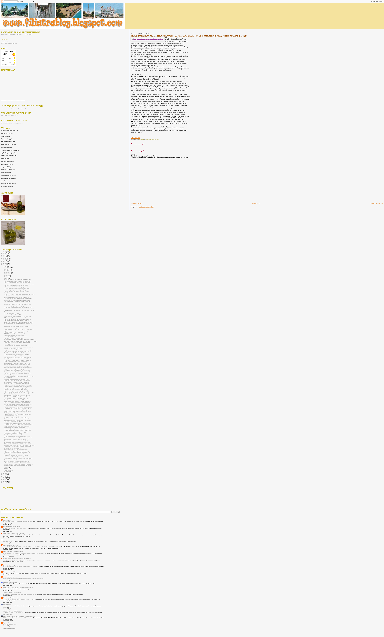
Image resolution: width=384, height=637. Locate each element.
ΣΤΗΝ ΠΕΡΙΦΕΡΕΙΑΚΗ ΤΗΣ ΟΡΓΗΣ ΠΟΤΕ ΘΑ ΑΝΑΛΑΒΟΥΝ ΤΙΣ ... (20, 341)
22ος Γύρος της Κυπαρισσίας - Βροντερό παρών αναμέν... (18, 443)
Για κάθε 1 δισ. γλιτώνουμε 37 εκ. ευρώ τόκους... (15, 528)
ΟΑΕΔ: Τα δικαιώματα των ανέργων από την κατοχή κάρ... (18, 295)
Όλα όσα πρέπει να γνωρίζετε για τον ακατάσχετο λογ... (17, 418)
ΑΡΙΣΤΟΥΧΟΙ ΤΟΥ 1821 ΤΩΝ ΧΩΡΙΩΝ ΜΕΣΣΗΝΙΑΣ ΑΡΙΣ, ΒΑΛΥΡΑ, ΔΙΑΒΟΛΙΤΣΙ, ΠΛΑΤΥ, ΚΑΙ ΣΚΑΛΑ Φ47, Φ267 (31, 546)
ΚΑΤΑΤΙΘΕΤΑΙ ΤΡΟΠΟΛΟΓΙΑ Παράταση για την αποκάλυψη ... (19, 284)
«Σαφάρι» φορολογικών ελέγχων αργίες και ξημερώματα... (18, 407)
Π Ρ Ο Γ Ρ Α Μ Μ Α (8, 583)
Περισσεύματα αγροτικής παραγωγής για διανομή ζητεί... (17, 391)
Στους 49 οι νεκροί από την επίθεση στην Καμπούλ (16, 285)
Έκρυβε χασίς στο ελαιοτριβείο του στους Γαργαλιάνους (17, 370)
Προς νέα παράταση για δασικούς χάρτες (14, 338)
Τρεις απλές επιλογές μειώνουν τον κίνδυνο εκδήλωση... (18, 350)
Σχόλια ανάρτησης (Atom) (146, 207)
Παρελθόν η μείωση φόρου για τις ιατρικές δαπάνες (16, 451)
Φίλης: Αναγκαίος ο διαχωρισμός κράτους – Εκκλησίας (17, 395)
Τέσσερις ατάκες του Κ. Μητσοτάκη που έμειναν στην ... (17, 319)
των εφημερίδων (17, 100)
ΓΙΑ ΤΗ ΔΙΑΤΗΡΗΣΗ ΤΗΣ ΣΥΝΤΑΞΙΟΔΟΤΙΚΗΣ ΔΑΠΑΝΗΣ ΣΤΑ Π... (20, 309)
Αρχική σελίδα (256, 203)
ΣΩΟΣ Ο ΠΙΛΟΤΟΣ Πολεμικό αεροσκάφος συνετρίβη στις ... (18, 322)
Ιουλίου (6, 275)
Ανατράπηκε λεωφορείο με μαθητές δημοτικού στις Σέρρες (18, 385)
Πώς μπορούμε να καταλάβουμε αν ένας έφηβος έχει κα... (18, 351)
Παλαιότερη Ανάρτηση (376, 203)
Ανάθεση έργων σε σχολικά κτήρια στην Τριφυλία (16, 432)
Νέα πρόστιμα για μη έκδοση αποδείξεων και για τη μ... (17, 355)
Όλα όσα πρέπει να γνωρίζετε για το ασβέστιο (15, 454)
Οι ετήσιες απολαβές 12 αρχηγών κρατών (14, 335)
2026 (4, 252)
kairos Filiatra (9, 51)
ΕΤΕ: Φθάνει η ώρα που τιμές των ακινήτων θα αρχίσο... (17, 301)
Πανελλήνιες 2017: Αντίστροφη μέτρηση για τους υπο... (17, 328)
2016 (4, 473)
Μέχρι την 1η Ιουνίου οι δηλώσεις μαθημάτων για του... (17, 300)
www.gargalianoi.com (9, 628)
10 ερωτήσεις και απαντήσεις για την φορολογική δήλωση (18, 307)
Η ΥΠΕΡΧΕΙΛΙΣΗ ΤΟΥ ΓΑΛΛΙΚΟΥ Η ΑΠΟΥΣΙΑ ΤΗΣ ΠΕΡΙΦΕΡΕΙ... (20, 310)
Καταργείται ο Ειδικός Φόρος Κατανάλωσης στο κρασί (17, 371)
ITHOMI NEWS (7, 520)
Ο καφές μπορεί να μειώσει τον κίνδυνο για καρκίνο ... (17, 382)
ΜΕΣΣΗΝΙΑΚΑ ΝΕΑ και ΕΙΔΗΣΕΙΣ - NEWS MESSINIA (18, 587)
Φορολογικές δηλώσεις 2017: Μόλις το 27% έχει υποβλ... (18, 304)
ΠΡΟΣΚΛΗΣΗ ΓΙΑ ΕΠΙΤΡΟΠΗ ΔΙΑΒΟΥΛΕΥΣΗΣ (15, 303)
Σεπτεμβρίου (7, 272)
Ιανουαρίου (7, 471)
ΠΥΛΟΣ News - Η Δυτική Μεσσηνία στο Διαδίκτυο (17, 558)
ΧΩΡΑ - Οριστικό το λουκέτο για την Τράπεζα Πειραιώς (16, 599)
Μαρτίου (6, 468)
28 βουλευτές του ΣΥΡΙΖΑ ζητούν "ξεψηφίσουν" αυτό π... (17, 396)
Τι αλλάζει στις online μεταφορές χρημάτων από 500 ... (17, 320)
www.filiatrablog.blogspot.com (11, 526)
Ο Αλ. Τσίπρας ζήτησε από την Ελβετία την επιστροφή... (17, 462)
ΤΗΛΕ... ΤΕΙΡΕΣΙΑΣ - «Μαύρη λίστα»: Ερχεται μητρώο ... (17, 336)
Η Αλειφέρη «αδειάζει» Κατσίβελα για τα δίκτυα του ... (16, 457)
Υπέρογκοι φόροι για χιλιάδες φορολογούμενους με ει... (17, 423)
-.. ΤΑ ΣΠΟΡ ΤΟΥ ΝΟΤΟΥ (10, 577)
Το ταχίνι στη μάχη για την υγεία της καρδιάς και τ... (16, 361)
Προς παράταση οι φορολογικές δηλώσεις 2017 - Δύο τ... (17, 282)
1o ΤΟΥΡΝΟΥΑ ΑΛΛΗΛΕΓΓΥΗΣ (11, 313)
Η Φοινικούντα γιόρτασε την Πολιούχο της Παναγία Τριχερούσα (18, 594)
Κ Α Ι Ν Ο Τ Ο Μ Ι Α (8, 540)
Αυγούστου (7, 273)
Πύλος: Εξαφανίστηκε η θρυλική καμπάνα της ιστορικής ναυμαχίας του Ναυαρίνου (23, 560)
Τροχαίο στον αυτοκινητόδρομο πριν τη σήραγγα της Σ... (17, 459)
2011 (4, 481)
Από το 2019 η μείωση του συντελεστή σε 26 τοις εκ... (17, 461)
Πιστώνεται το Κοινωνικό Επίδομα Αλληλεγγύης (15, 389)
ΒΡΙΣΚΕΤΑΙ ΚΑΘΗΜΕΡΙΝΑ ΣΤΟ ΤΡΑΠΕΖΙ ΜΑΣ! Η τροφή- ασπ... (19, 445)
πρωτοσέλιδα (10, 100)
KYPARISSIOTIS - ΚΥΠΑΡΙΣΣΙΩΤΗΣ (13, 551)
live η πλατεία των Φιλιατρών (9, 43)
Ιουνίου (6, 276)
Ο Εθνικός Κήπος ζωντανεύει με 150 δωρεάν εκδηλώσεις (18, 386)
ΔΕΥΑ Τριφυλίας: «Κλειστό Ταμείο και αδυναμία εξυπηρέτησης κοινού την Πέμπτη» (23, 553)
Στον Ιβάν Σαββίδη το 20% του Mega (13, 421)
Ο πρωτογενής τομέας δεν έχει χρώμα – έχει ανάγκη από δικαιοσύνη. (20, 566)
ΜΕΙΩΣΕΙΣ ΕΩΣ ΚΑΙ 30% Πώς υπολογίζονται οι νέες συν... (18, 415)
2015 (4, 474)
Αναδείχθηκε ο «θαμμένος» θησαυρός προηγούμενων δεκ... (18, 367)
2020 (4, 261)
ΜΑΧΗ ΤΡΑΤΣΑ (135, 138)
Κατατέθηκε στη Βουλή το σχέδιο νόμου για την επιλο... (17, 452)
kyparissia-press (8, 623)
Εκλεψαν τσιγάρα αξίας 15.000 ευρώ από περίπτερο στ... (18, 411)
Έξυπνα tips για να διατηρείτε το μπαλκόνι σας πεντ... (17, 363)
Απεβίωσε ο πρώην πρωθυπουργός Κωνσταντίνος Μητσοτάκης (19, 339)
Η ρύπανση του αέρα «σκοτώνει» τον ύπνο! (14, 427)
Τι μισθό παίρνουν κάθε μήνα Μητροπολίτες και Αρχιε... (17, 354)
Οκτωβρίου (7, 270)
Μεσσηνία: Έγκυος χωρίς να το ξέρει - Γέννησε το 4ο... (17, 290)
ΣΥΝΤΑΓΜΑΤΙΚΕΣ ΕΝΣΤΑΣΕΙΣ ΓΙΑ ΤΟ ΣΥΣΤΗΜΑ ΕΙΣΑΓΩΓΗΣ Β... (20, 329)
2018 (4, 264)
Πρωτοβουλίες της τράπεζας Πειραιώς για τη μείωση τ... (17, 388)
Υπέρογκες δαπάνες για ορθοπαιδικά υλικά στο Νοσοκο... (18, 279)
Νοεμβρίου (7, 269)
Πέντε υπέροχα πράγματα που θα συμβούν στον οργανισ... (18, 437)
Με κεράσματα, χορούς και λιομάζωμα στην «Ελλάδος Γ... (18, 442)
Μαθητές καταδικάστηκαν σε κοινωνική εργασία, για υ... (17, 297)
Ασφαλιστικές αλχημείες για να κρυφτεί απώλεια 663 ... (17, 326)
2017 (4, 266)
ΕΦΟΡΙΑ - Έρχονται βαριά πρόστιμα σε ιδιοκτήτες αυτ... (17, 402)
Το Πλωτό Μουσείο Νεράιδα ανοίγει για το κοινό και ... (17, 405)
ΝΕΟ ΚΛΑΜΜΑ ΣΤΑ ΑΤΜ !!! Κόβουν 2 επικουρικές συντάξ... (18, 404)
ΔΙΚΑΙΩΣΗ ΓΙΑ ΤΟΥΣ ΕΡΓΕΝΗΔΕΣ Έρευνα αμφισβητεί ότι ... (18, 323)
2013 (4, 478)
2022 (4, 258)
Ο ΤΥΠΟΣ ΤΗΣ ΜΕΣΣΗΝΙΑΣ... (11, 624)
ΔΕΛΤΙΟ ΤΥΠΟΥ (8, 377)
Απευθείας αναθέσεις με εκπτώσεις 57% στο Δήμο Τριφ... (18, 316)
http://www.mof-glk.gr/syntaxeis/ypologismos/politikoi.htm (16, 108)
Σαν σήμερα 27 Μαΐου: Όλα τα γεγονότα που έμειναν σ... (17, 373)
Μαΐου (6, 278)
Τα (6, 100)
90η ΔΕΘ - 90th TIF (8, 541)
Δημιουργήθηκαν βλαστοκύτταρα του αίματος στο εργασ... (18, 465)
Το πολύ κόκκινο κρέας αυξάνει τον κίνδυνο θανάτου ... (17, 360)
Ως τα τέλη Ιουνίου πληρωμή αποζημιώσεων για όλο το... (18, 408)
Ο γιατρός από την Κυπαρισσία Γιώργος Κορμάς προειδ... (18, 430)
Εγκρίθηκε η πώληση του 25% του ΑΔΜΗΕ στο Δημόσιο (17, 414)
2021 (4, 260)
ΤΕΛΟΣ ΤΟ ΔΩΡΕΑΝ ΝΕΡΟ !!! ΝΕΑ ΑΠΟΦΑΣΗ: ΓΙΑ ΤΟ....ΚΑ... (19, 392)
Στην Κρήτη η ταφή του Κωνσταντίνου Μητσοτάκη (16, 331)
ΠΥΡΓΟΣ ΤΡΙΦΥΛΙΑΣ (9, 565)
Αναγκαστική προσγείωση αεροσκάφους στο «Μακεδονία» (18, 306)
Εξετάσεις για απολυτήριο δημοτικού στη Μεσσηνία (16, 412)
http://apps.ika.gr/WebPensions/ (9, 115)
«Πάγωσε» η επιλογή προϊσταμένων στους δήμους (16, 383)
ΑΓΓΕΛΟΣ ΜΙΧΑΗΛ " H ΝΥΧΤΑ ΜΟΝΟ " (13, 612)
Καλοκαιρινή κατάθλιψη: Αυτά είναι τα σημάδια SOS (16, 345)
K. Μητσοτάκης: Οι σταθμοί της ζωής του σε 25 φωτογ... (17, 317)
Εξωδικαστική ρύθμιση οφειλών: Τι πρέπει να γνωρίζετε (17, 401)
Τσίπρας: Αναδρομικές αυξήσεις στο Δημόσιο (14, 332)
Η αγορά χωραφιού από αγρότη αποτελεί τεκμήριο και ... (17, 380)
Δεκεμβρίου (7, 267)
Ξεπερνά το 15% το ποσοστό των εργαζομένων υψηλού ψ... (18, 464)
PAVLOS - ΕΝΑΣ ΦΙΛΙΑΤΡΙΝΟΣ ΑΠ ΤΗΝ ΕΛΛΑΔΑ (15, 606)
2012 (4, 479)
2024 (4, 255)
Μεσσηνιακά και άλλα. (9, 571)
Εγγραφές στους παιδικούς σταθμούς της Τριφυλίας (16, 455)
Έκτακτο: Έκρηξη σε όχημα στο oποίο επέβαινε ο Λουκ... (18, 393)
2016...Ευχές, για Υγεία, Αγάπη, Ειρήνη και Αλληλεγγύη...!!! (17, 617)
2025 (4, 253)
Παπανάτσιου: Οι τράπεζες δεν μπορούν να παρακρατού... (18, 446)
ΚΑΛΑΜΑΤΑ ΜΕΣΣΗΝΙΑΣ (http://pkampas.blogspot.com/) (19, 616)
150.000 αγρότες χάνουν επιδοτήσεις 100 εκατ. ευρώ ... (17, 288)
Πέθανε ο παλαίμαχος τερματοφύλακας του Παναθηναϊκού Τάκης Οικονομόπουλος (23, 578)
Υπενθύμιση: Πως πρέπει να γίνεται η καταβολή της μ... (17, 292)
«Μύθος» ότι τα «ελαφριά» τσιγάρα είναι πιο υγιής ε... (16, 366)
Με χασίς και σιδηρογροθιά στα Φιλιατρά (13, 314)
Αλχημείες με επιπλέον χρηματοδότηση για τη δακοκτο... (17, 369)
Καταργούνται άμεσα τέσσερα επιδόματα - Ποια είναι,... (17, 426)
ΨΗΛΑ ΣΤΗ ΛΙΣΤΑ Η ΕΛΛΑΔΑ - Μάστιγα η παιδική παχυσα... (18, 347)
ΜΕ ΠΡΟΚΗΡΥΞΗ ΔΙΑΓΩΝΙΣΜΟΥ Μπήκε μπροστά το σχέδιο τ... (19, 424)
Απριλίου (6, 467)
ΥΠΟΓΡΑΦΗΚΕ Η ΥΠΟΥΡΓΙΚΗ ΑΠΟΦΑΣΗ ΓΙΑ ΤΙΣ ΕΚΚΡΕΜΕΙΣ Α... (20, 325)
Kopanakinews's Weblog (10, 582)
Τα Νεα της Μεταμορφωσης (10, 597)
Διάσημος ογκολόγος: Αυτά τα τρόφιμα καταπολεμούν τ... (17, 364)
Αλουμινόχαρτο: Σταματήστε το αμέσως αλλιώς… (16, 439)
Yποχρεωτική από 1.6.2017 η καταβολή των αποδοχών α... (18, 458)
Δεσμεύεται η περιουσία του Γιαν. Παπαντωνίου (15, 417)
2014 (4, 476)
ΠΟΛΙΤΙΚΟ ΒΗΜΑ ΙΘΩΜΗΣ (10, 545)
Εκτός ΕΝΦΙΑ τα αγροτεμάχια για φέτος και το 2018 (16, 358)
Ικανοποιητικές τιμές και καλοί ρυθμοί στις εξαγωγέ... (16, 449)
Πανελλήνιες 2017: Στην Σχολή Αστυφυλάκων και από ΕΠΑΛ (18, 376)
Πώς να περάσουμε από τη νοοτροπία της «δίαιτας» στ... (17, 281)
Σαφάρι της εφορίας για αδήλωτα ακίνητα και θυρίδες (16, 440)
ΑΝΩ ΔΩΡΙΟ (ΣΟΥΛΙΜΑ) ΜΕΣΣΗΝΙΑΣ (13, 533)
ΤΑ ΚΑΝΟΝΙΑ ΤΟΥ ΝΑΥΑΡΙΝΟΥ (12, 592)
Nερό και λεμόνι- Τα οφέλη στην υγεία (13, 348)
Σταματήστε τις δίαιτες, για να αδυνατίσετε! (14, 435)
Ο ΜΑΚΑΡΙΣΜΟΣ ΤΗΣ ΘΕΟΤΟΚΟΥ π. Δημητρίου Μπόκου (17, 521)
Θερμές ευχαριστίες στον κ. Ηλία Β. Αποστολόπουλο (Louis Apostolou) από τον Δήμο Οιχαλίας (26, 534)
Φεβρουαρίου (7, 470)
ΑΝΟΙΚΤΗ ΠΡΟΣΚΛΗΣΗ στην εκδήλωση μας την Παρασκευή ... (19, 294)
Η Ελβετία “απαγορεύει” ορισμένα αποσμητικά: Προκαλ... (17, 436)
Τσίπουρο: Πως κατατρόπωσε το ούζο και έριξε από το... (17, 342)
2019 (4, 263)
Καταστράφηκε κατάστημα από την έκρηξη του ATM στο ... (18, 420)
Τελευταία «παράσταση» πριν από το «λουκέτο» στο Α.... (17, 311)
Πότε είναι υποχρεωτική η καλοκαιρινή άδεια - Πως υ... (17, 398)
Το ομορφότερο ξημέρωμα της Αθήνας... (13, 433)
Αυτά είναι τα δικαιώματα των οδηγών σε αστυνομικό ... (17, 374)
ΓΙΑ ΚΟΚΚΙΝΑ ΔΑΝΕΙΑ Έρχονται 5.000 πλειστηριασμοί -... (18, 352)
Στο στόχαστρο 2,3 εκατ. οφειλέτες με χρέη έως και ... (17, 410)
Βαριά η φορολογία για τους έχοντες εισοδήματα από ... (17, 379)
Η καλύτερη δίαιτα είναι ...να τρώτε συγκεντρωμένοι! (16, 344)
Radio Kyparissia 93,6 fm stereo (12, 611)
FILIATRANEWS (7, 604)
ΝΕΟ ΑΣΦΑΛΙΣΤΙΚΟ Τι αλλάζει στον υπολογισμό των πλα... (18, 298)
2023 (4, 256)
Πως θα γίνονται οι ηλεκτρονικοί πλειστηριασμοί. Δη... (17, 291)
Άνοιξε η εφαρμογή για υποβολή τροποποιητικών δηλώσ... (18, 357)
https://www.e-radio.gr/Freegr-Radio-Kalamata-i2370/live (16, 34)
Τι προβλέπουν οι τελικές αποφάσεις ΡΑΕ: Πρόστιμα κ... (17, 399)
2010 (4, 482)
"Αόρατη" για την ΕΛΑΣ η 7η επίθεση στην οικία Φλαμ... (17, 287)
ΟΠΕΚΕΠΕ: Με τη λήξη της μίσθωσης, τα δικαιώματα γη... (18, 333)
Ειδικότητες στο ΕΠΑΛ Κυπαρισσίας (12, 448)
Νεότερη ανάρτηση (136, 203)
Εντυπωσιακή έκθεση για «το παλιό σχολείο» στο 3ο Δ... (17, 429)
